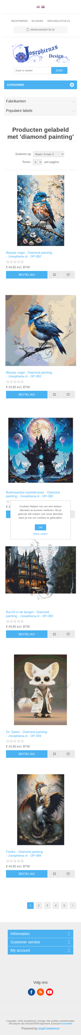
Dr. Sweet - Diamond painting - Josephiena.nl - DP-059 (26, 734)
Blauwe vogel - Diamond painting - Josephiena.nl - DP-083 (29, 374)
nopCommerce (49, 1028)
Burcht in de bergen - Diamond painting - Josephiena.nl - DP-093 (29, 614)
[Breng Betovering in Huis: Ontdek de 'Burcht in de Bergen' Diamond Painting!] (40, 569)
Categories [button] (15, 84)
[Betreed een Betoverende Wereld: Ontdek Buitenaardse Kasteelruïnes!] (40, 450)
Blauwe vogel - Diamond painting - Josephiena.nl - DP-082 (29, 254)
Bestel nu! (27, 274)
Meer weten (41, 533)
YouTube (49, 992)
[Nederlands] (43, 7)
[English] (38, 7)
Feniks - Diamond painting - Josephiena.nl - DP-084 (24, 853)
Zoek (59, 70)
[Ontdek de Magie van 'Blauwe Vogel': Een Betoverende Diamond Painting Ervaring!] (40, 330)
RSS (40, 992)
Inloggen (37, 21)
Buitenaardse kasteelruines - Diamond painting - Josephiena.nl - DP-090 (33, 494)
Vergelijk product (54, 275)
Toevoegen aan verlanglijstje (68, 275)
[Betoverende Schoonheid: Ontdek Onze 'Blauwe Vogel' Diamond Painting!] (40, 210)
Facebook (31, 992)
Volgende (73, 905)
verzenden (66, 1023)
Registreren (19, 21)
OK (40, 527)
